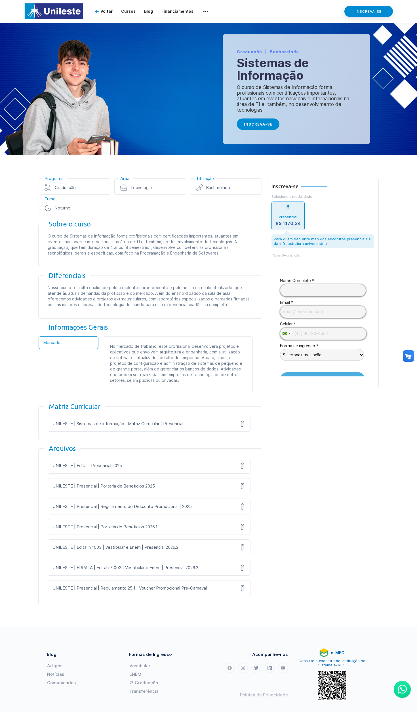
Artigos (54, 665)
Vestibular (139, 665)
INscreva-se (258, 124)
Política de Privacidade (264, 695)
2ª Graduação (143, 682)
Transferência (144, 691)
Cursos (128, 11)
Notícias (55, 674)
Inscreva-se (369, 11)
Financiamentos (177, 11)
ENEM (135, 674)
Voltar (106, 11)
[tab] (68, 342)
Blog (148, 11)
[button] (206, 11)
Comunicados (61, 682)
